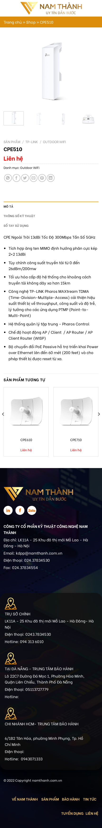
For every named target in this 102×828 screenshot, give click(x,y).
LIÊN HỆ (92, 813)
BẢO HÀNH (71, 799)
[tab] (51, 206)
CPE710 (76, 439)
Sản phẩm (12, 141)
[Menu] (6, 8)
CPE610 (26, 439)
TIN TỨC (89, 799)
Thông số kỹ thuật (19, 216)
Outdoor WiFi (54, 141)
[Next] (90, 72)
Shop (31, 22)
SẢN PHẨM (50, 799)
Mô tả (8, 206)
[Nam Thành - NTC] (51, 8)
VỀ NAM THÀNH (25, 799)
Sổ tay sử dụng (16, 225)
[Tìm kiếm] (92, 8)
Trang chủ (13, 22)
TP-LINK (31, 141)
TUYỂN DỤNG (72, 813)
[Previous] (11, 72)
